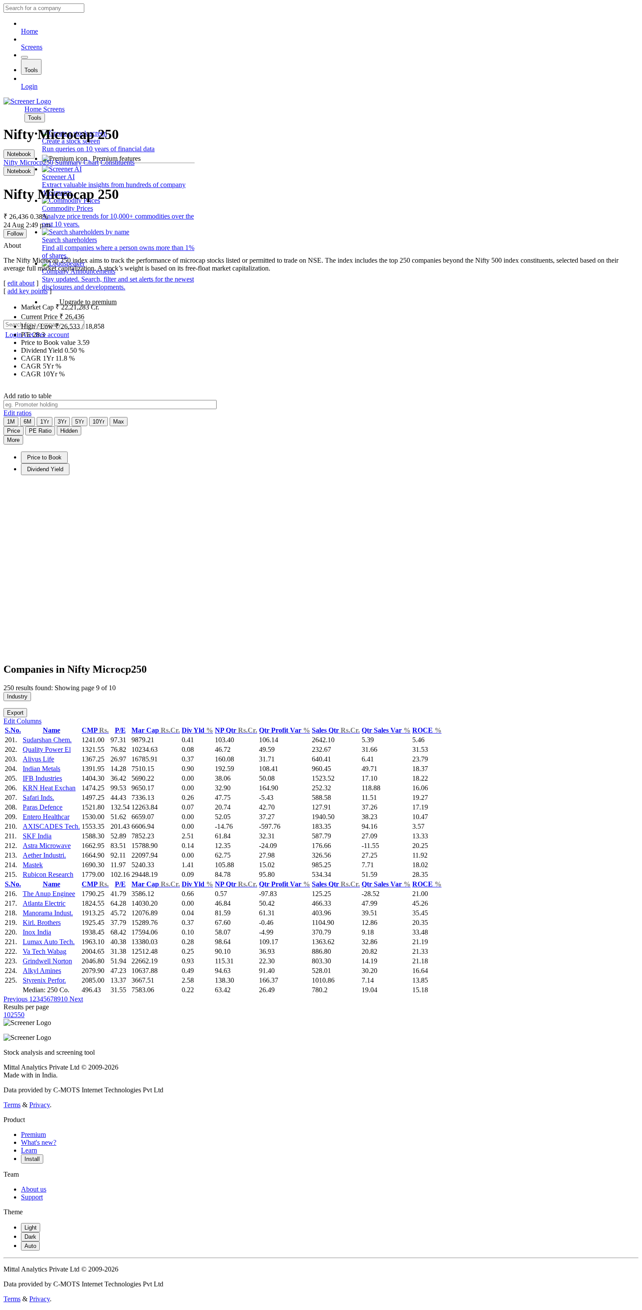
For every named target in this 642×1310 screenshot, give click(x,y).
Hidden (69, 430)
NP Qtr (236, 730)
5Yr (79, 421)
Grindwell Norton (47, 961)
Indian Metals (41, 768)
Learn (29, 1150)
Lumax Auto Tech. (49, 941)
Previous (16, 999)
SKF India (37, 836)
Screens (31, 47)
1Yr (44, 421)
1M (11, 421)
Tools (31, 70)
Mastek (33, 865)
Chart (91, 162)
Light (30, 1227)
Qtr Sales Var (386, 730)
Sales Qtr (336, 730)
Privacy (39, 1104)
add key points (27, 291)
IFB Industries (42, 778)
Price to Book (44, 457)
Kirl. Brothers (42, 922)
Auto (30, 1246)
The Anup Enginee (49, 893)
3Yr (62, 421)
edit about (21, 283)
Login (29, 86)
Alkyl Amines (42, 970)
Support (32, 1197)
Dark (30, 1237)
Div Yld (197, 730)
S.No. (13, 730)
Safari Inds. (38, 797)
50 (20, 1014)
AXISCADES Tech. (51, 826)
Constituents (117, 162)
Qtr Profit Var (284, 730)
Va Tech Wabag (44, 951)
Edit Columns (22, 721)
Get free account (46, 334)
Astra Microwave (47, 845)
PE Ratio (40, 430)
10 (64, 999)
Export (15, 712)
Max (118, 421)
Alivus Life (38, 759)
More (13, 440)
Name (51, 730)
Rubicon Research (48, 874)
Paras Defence (42, 807)
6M (27, 421)
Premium (33, 1134)
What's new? (38, 1142)
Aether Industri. (44, 855)
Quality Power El (47, 749)
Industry (17, 696)
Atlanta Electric (44, 903)
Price (13, 430)
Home (29, 31)
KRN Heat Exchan (49, 788)
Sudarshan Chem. (47, 740)
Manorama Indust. (48, 913)
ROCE (427, 730)
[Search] (24, 57)
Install (32, 1159)
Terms (12, 1104)
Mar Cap (155, 730)
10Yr (98, 421)
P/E (120, 730)
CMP (95, 730)
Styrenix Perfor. (44, 980)
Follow (15, 233)
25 (13, 1014)
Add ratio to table (27, 396)
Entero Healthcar (46, 816)
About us (33, 1189)
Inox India (37, 932)
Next (75, 999)
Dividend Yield (45, 469)
